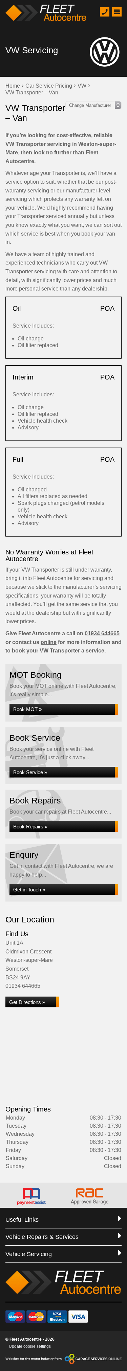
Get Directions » (27, 1002)
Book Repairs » (30, 826)
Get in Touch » (29, 889)
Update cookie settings (30, 1346)
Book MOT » (27, 709)
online (49, 642)
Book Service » (30, 772)
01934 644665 (102, 633)
